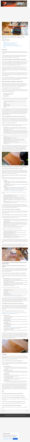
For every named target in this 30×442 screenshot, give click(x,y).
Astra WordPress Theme (22, 415)
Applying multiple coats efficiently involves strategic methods (9, 312)
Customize (5, 438)
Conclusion (5, 46)
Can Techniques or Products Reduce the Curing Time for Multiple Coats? (12, 45)
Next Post (27, 410)
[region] (10, 436)
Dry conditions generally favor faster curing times (14, 189)
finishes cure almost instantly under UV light (11, 327)
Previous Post (3, 410)
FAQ (4, 47)
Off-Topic (3, 38)
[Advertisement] (15, 13)
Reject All (10, 438)
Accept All (15, 438)
